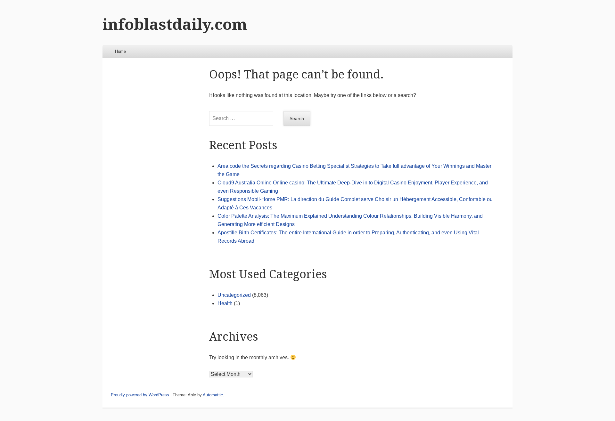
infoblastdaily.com (174, 24)
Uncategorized (234, 295)
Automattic (213, 395)
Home (120, 51)
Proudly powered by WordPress (140, 395)
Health (225, 303)
